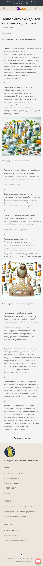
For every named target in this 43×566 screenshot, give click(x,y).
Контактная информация (23, 561)
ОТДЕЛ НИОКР (10, 488)
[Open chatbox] (38, 561)
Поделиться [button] (8, 34)
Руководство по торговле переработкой (19, 512)
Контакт (7, 493)
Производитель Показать (14, 473)
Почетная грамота (11, 478)
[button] (4, 8)
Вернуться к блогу (23, 438)
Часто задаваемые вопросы (15, 540)
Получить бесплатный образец (16, 517)
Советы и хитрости (11, 530)
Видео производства (12, 483)
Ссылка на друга (10, 535)
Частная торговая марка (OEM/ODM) (18, 507)
